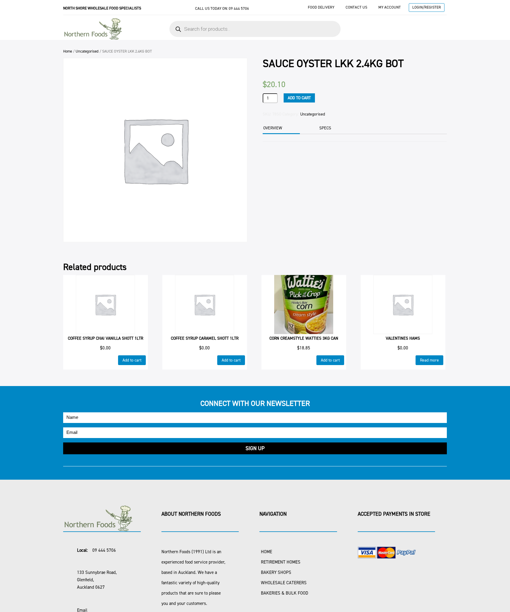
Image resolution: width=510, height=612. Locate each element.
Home (67, 51)
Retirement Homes (280, 562)
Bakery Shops (276, 572)
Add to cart (299, 98)
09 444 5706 (239, 8)
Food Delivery (321, 7)
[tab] (280, 128)
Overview (272, 128)
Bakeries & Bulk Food (284, 593)
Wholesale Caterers (284, 583)
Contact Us (356, 7)
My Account (389, 7)
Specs (325, 128)
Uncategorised (87, 51)
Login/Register (426, 7)
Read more (429, 360)
